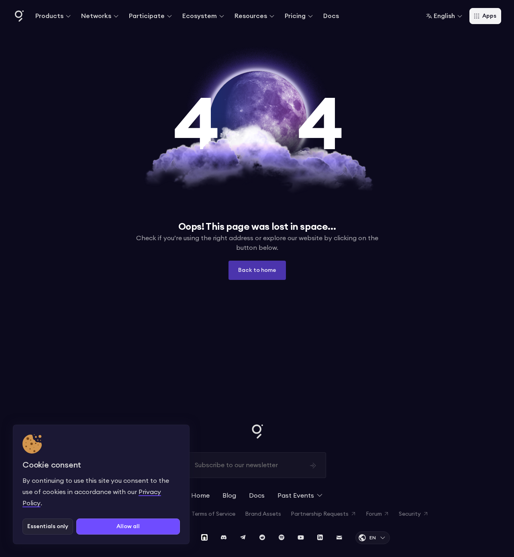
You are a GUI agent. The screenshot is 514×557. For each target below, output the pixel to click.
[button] (53, 16)
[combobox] (444, 16)
